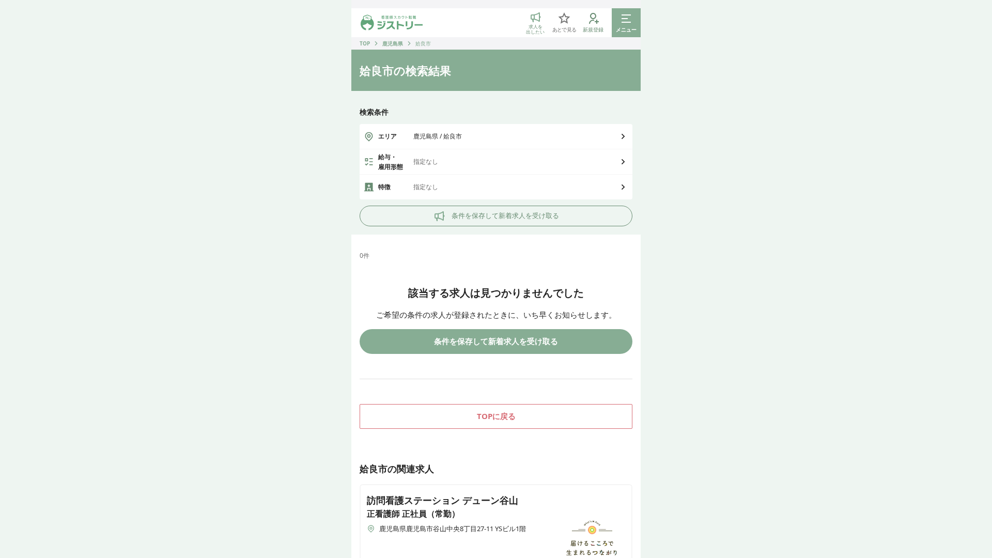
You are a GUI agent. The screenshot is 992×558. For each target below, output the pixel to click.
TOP (365, 43)
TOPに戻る (496, 416)
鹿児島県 (392, 43)
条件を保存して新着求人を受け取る (505, 215)
